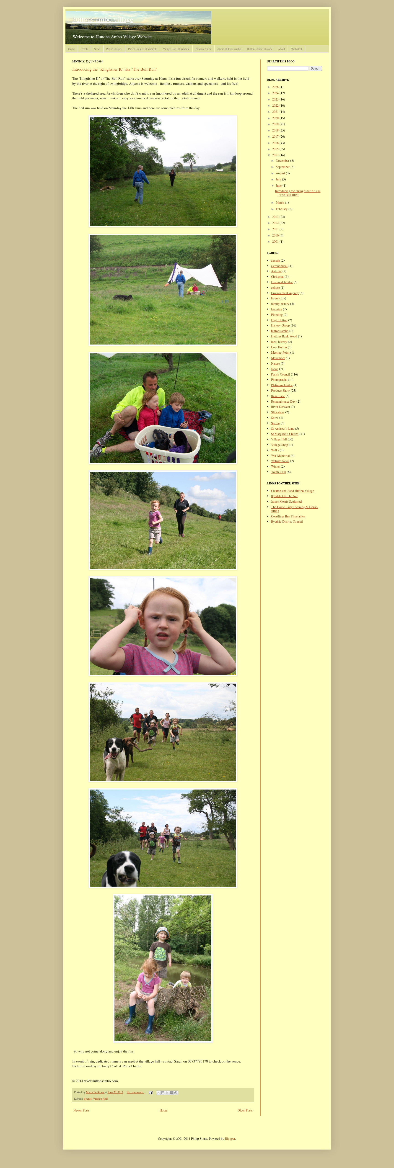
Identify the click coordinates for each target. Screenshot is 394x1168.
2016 (276, 143)
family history (280, 303)
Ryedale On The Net (284, 496)
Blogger (230, 1138)
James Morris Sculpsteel (286, 501)
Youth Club (278, 472)
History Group (280, 325)
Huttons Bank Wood (284, 336)
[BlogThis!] (163, 1093)
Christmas (277, 276)
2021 (276, 111)
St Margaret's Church (284, 434)
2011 (276, 229)
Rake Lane (278, 396)
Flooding (277, 314)
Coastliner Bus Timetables (288, 516)
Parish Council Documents (142, 49)
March (280, 202)
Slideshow (277, 412)
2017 (276, 136)
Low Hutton (279, 347)
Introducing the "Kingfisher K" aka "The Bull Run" (114, 69)
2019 (276, 124)
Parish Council (114, 49)
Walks (275, 450)
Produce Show (203, 49)
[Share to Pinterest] (176, 1093)
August (281, 173)
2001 (276, 241)
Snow (274, 417)
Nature (275, 363)
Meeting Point (280, 352)
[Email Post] (150, 1092)
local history (279, 342)
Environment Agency (285, 293)
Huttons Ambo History (259, 49)
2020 (276, 118)
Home (71, 49)
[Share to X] (167, 1093)
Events (84, 49)
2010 (276, 235)
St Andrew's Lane (282, 428)
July (279, 179)
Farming (276, 309)
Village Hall (100, 1099)
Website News (280, 461)
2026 (276, 87)
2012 (276, 223)
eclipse (275, 287)
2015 (276, 149)
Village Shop (279, 445)
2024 (276, 93)
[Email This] (158, 1093)
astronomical (279, 266)
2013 (276, 216)
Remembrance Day (283, 401)
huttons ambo (279, 331)
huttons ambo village (102, 19)
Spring (275, 423)
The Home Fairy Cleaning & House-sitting (294, 509)
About (281, 49)
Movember (278, 358)
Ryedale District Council (287, 521)
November (283, 160)
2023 (276, 99)
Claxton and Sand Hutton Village (292, 491)
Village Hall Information (176, 49)
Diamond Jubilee (282, 282)
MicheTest (296, 49)
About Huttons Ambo (229, 49)
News (97, 49)
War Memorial (280, 455)
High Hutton (279, 320)
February (282, 209)
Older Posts (245, 1110)
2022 (276, 105)
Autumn (276, 271)
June (279, 185)
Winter (275, 466)
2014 (276, 155)
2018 (276, 130)
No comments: (135, 1092)
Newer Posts (81, 1110)
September (283, 167)
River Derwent (280, 406)
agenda (275, 260)
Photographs (279, 379)
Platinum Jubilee (282, 385)
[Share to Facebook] (171, 1093)
